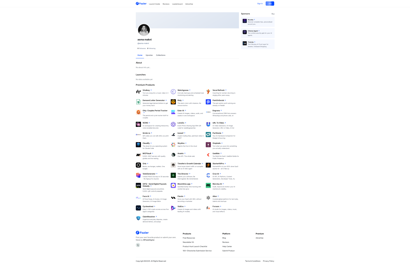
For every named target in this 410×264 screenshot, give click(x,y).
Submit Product (228, 251)
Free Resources (189, 238)
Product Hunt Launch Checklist (195, 246)
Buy (273, 14)
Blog (224, 238)
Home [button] (140, 55)
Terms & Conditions (252, 261)
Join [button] (270, 3)
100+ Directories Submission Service (197, 251)
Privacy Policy (268, 261)
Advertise (189, 4)
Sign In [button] (260, 3)
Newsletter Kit (188, 242)
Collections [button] (160, 55)
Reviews (166, 4)
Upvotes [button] (149, 55)
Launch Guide (154, 4)
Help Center (227, 246)
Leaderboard (177, 4)
